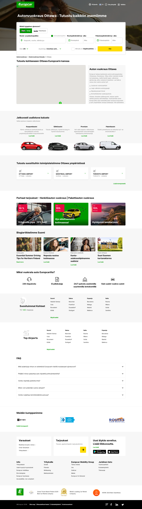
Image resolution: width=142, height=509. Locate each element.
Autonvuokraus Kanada (37, 57)
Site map (32, 504)
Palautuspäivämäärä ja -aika (106, 36)
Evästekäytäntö (56, 504)
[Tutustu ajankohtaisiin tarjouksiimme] (83, 450)
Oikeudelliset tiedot (42, 504)
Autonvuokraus (22, 57)
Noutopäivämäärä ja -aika (76, 36)
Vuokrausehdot (67, 504)
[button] (60, 103)
